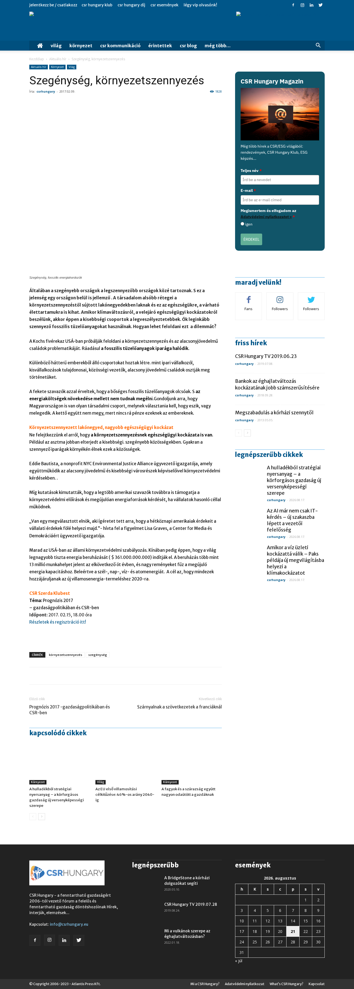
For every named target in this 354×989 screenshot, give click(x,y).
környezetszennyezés (65, 655)
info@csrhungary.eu (69, 924)
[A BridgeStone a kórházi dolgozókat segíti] (146, 884)
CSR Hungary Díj (131, 4)
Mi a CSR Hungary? (205, 984)
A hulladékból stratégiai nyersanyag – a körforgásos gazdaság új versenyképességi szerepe (294, 480)
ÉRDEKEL (251, 239)
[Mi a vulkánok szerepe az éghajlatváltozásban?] (146, 938)
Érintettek (160, 45)
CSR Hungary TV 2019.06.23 (266, 356)
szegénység (97, 655)
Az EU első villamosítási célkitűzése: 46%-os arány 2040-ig (124, 794)
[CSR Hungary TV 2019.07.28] (146, 911)
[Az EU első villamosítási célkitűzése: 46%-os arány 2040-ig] (125, 763)
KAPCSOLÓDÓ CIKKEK (58, 733)
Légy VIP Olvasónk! (200, 4)
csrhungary (46, 91)
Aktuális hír (57, 59)
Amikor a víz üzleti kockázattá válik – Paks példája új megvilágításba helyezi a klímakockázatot (295, 560)
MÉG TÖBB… (218, 45)
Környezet (80, 45)
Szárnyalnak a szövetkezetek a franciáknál (179, 707)
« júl (238, 960)
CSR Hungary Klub (97, 4)
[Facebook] (293, 5)
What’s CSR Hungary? (286, 984)
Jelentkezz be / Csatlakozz (53, 4)
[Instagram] (302, 5)
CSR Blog (188, 45)
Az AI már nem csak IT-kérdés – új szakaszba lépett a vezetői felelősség (292, 520)
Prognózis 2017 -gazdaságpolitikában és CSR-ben (69, 709)
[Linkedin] (311, 5)
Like (249, 297)
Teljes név (251, 170)
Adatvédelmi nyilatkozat (244, 984)
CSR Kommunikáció (120, 45)
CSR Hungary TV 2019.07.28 (190, 904)
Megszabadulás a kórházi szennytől (274, 413)
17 (242, 931)
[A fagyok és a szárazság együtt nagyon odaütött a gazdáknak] (192, 763)
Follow (280, 297)
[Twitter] (320, 5)
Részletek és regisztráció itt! (58, 622)
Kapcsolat (317, 984)
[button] (318, 46)
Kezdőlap (36, 59)
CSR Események (164, 4)
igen (249, 224)
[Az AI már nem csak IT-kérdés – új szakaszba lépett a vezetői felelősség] (249, 521)
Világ (56, 45)
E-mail (248, 190)
